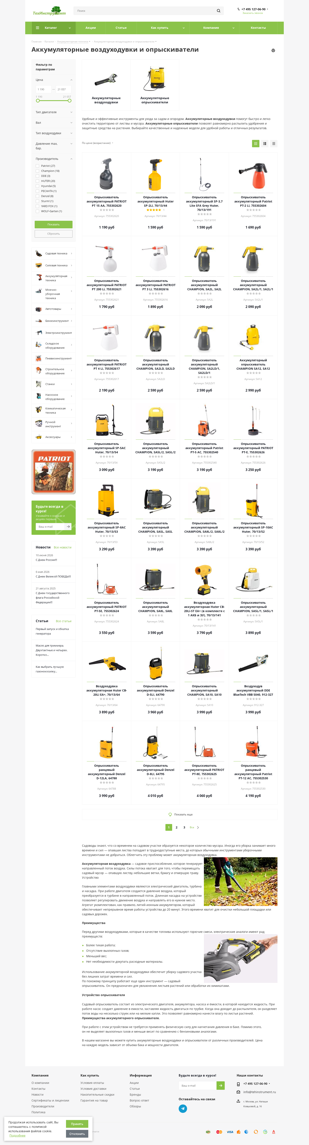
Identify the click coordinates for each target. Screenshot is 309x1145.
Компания (40, 1075)
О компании (40, 1083)
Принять (77, 1124)
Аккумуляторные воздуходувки (106, 100)
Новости (38, 1094)
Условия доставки (93, 1089)
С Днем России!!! (46, 560)
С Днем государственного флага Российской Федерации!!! (53, 597)
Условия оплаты (92, 1083)
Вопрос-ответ (139, 1100)
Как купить (90, 1075)
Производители (43, 1106)
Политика (38, 1112)
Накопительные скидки (97, 1094)
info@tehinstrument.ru (259, 1092)
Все (192, 827)
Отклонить (77, 1134)
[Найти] (219, 11)
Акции (134, 1083)
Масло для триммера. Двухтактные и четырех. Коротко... (51, 650)
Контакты (38, 1089)
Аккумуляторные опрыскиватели (154, 100)
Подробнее (17, 1135)
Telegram (183, 1108)
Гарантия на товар (94, 1100)
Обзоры (135, 1106)
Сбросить (53, 233)
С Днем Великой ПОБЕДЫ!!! (53, 576)
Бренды (135, 1094)
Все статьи (63, 621)
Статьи (135, 1089)
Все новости (62, 547)
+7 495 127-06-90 (253, 9)
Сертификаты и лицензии (50, 1100)
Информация (141, 1075)
